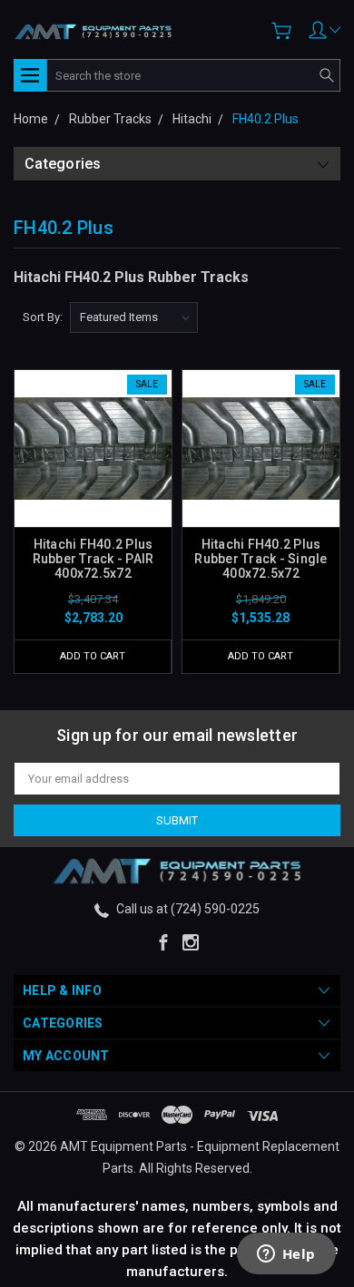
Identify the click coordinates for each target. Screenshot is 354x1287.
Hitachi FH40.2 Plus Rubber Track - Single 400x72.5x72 (260, 558)
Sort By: (43, 317)
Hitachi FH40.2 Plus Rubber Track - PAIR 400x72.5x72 (93, 558)
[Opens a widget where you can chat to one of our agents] (286, 1255)
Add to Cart (92, 656)
